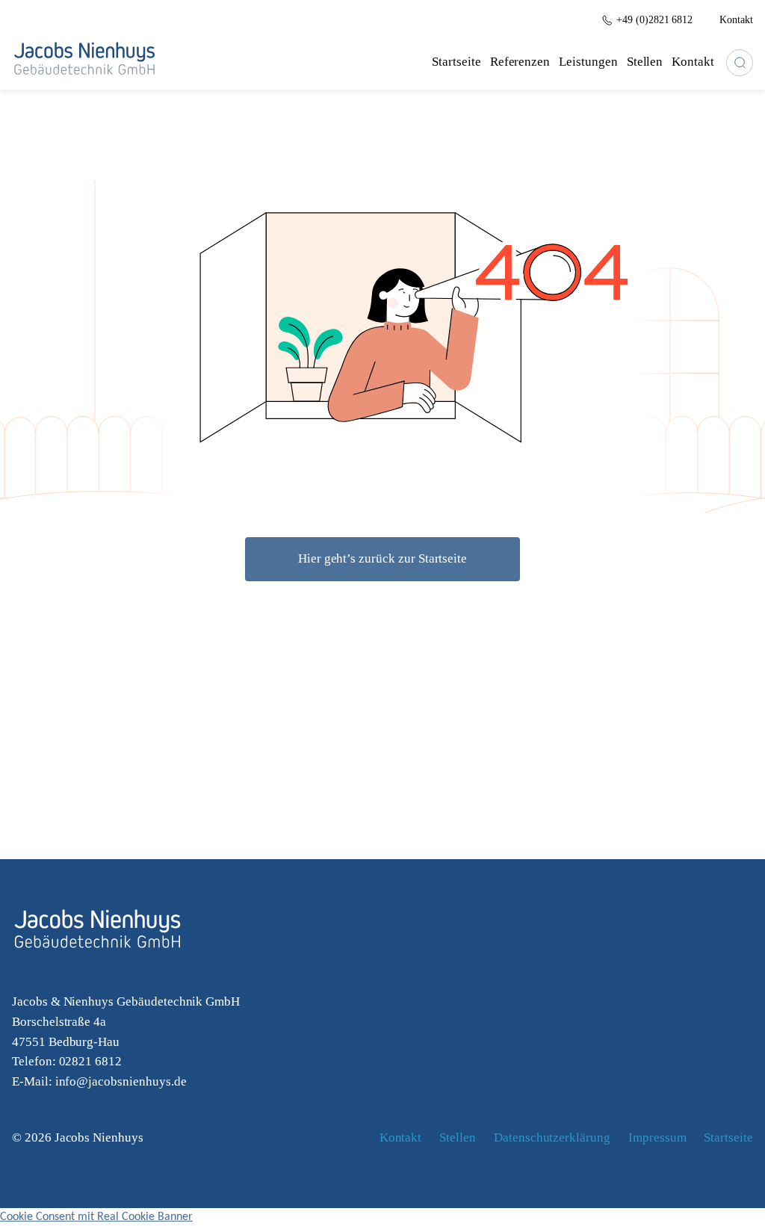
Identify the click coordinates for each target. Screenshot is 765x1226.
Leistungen (588, 62)
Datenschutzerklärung (552, 1137)
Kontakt (693, 62)
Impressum (657, 1137)
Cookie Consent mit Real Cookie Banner (96, 1217)
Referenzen (520, 62)
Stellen (645, 62)
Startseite (456, 62)
